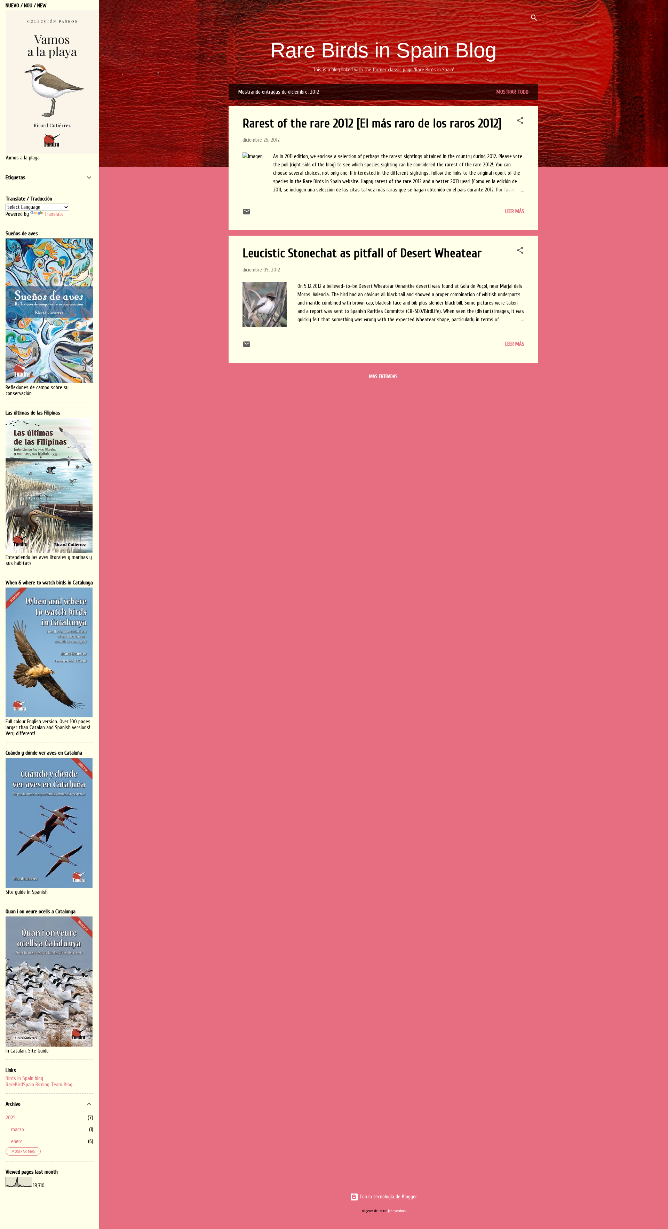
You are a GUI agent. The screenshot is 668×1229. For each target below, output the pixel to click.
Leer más (514, 211)
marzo (17, 1129)
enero (17, 1141)
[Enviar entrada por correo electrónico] (246, 214)
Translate (54, 214)
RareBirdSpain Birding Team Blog (39, 1084)
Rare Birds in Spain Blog (383, 50)
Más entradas (383, 376)
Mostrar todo (512, 92)
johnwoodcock (397, 1211)
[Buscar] (534, 19)
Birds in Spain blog (24, 1078)
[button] (520, 121)
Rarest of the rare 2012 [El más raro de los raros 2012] (372, 123)
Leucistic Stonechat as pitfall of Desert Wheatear (362, 253)
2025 (11, 1117)
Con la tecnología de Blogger (387, 1197)
